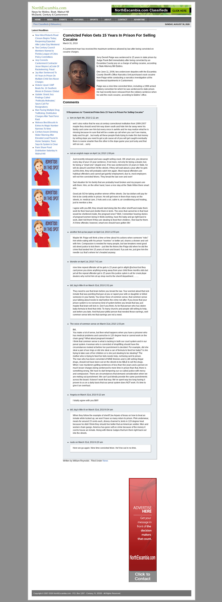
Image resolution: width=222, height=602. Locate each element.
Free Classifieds (41, 24)
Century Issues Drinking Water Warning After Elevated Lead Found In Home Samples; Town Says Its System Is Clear (46, 138)
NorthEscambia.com (62, 593)
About (107, 20)
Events (63, 20)
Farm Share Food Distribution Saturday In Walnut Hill (46, 150)
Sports (94, 20)
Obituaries (55, 24)
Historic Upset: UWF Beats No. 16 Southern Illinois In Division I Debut (47, 88)
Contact (122, 20)
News (50, 20)
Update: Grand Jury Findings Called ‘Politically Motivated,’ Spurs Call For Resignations (45, 100)
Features (78, 20)
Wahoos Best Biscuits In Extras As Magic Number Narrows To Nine (46, 125)
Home (38, 20)
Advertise (139, 20)
